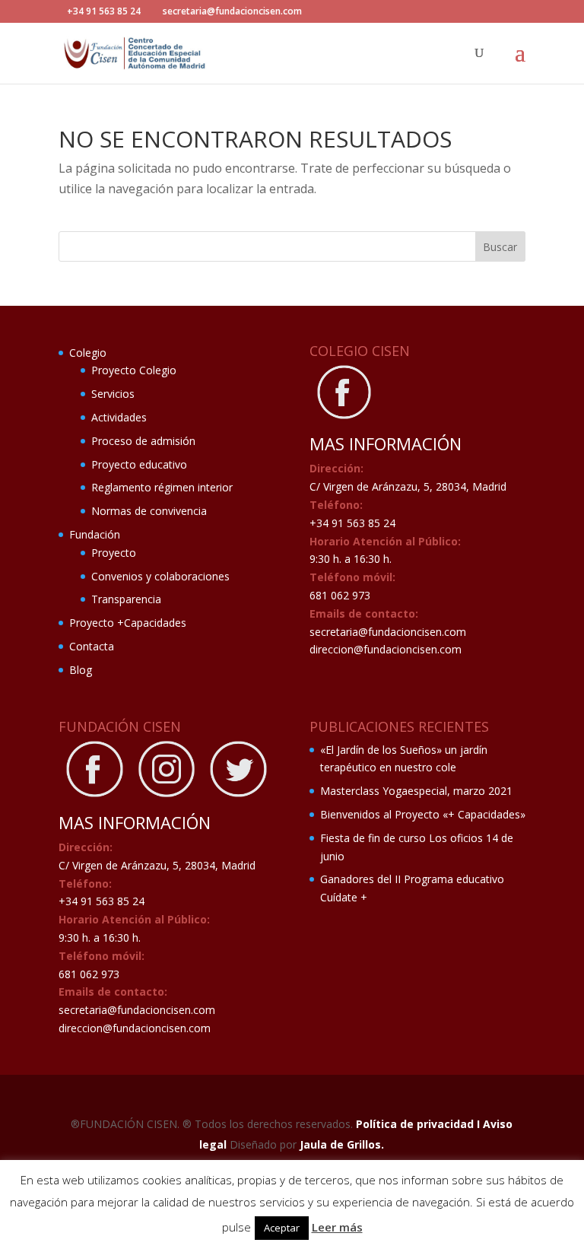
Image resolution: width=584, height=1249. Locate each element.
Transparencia (126, 599)
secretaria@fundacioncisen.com (387, 631)
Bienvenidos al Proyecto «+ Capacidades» (422, 814)
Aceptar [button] (282, 1228)
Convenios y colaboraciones (160, 576)
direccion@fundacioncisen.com (385, 649)
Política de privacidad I (419, 1124)
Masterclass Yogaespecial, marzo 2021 (416, 790)
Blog (80, 670)
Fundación (94, 534)
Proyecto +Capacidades (127, 622)
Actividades (119, 417)
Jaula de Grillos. (342, 1144)
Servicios (113, 393)
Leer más (337, 1227)
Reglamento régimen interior (162, 487)
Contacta (91, 646)
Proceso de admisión (143, 441)
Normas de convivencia (149, 511)
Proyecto (113, 552)
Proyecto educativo (139, 464)
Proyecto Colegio (133, 370)
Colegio (87, 352)
